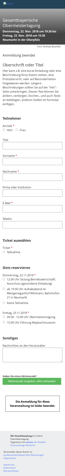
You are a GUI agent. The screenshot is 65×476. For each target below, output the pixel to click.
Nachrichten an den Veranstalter (24, 346)
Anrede (8, 126)
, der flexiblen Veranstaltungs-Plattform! (28, 444)
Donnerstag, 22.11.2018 (19, 275)
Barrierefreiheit (11, 470)
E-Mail (7, 203)
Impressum (8, 464)
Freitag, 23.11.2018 (15, 313)
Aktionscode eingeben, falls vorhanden (32, 381)
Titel (5, 140)
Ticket (7, 248)
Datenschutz (9, 467)
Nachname (10, 171)
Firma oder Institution (17, 187)
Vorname (9, 156)
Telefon (7, 219)
